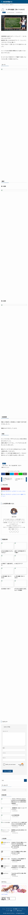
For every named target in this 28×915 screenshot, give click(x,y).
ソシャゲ (8, 910)
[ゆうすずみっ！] (7, 1)
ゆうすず (14, 516)
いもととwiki (4, 894)
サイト (4, 757)
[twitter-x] (13, 532)
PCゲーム (23, 908)
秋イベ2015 (5, 465)
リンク (14, 910)
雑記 (11, 910)
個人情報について (17, 908)
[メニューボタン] (26, 1)
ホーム (4, 908)
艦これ (4, 12)
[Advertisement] (14, 657)
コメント (5, 731)
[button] (3, 474)
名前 (4, 748)
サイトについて (9, 908)
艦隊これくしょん (5, 467)
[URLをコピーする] (25, 474)
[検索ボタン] (23, 1)
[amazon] (18, 532)
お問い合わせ (19, 910)
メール (4, 753)
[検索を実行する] (25, 780)
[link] (10, 532)
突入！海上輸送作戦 (13, 465)
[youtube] (15, 532)
